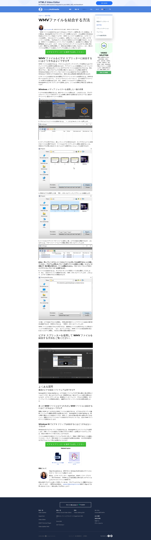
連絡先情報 (98, 518)
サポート (84, 9)
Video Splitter (42, 512)
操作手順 (47, 15)
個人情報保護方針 (78, 536)
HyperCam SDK (78, 516)
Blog (97, 9)
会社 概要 (97, 516)
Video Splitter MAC (44, 526)
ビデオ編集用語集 (101, 35)
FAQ (91, 9)
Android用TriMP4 (100, 512)
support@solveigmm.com (71, 484)
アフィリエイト (99, 523)
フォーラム (100, 32)
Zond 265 (59, 521)
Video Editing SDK (79, 512)
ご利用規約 (85, 536)
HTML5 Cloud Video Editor (63, 512)
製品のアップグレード (103, 21)
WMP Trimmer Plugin (45, 523)
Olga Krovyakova (48, 29)
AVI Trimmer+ (60, 525)
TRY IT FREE (104, 72)
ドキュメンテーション (103, 28)
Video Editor (42, 519)
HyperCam (42, 516)
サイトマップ (71, 536)
